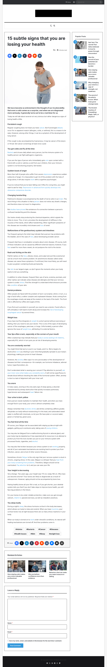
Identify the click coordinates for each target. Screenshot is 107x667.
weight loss (27, 329)
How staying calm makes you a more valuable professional (16, 576)
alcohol (35, 441)
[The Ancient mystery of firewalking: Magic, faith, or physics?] (81, 111)
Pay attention (21, 465)
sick (46, 160)
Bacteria (11, 152)
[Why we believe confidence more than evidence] (37, 566)
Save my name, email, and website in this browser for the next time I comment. (35, 641)
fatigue (24, 457)
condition (14, 285)
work (32, 180)
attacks (60, 128)
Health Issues (20, 534)
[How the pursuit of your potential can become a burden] (81, 60)
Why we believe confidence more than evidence (36, 576)
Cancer (42, 529)
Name (10, 623)
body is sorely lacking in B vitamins (51, 338)
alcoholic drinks (30, 409)
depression (48, 174)
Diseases (54, 529)
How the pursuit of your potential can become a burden (93, 61)
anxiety (20, 360)
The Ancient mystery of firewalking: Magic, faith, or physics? (93, 112)
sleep (21, 506)
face (25, 256)
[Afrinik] (53, 13)
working (55, 447)
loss (41, 225)
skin (12, 269)
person (36, 201)
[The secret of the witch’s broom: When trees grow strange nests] (81, 98)
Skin (33, 534)
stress (22, 282)
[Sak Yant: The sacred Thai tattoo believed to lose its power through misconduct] (81, 45)
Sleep (42, 534)
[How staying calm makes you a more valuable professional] (16, 566)
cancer (41, 128)
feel (9, 247)
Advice (19, 529)
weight (34, 321)
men (31, 237)
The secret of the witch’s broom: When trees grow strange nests (93, 99)
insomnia (55, 509)
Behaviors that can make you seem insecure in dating (58, 574)
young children (51, 428)
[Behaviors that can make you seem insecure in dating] (58, 565)
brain (61, 199)
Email (10, 632)
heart (32, 392)
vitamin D (17, 498)
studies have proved (17, 209)
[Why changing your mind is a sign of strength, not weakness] (81, 85)
